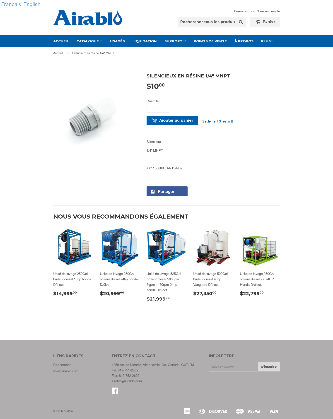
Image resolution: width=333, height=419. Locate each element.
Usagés (117, 41)
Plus (266, 41)
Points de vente (210, 41)
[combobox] (212, 22)
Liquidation (145, 41)
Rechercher (62, 364)
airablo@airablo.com (127, 380)
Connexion (241, 11)
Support (173, 41)
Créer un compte (268, 11)
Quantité (153, 101)
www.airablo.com (66, 370)
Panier (268, 21)
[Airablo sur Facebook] (115, 392)
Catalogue (88, 41)
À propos (243, 41)
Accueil (61, 41)
